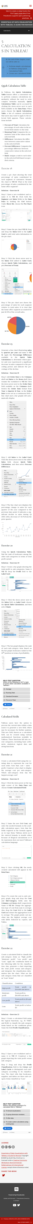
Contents (7, 31)
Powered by (16, 1195)
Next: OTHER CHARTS (24, 1222)
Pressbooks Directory (23, 1198)
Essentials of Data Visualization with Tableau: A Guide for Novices (16, 23)
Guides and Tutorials (9, 1198)
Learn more (18, 13)
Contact (16, 1200)
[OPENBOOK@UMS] (4, 6)
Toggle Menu (30, 6)
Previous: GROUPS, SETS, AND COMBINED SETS (16, 1219)
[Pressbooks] (16, 1189)
